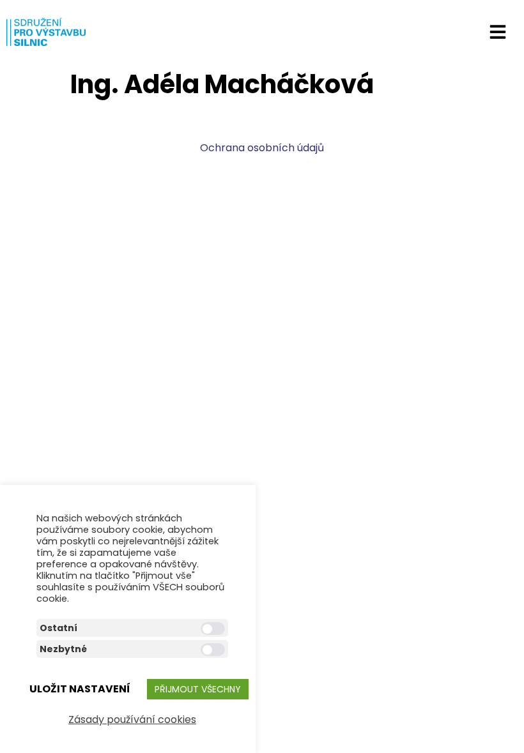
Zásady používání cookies (132, 719)
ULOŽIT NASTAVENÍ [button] (79, 689)
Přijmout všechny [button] (198, 689)
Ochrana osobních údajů (262, 147)
